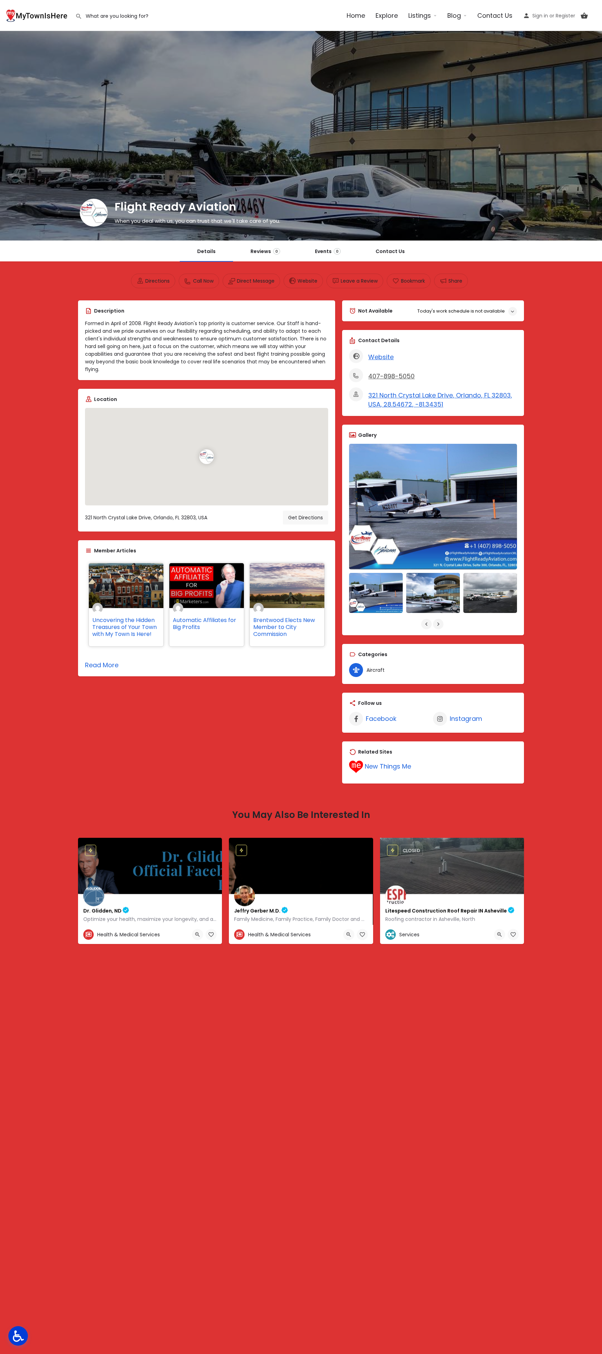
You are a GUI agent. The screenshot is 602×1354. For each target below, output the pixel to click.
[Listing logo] (94, 213)
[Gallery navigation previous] (427, 624)
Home (356, 15)
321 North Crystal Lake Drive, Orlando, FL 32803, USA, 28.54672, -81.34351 (440, 400)
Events (327, 251)
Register (565, 15)
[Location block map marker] (206, 456)
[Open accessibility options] (18, 1336)
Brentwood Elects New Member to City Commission (284, 627)
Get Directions (305, 517)
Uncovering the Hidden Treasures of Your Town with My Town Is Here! (124, 627)
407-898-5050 (391, 376)
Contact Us (494, 15)
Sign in (540, 15)
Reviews (264, 251)
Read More (101, 665)
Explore (387, 15)
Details (206, 251)
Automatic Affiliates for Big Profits (204, 623)
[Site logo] (37, 14)
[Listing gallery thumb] (433, 506)
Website (381, 357)
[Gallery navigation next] (439, 624)
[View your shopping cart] (584, 15)
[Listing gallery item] (376, 593)
